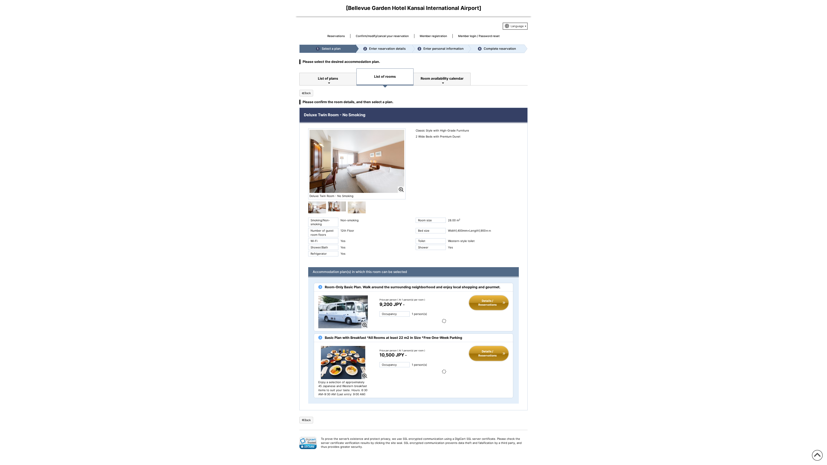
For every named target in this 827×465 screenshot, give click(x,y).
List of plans (328, 78)
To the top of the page (816, 460)
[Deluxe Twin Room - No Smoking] (317, 207)
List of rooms (385, 76)
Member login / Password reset (479, 36)
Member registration (433, 36)
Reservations (336, 36)
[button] (308, 443)
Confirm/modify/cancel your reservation (382, 36)
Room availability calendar (442, 78)
